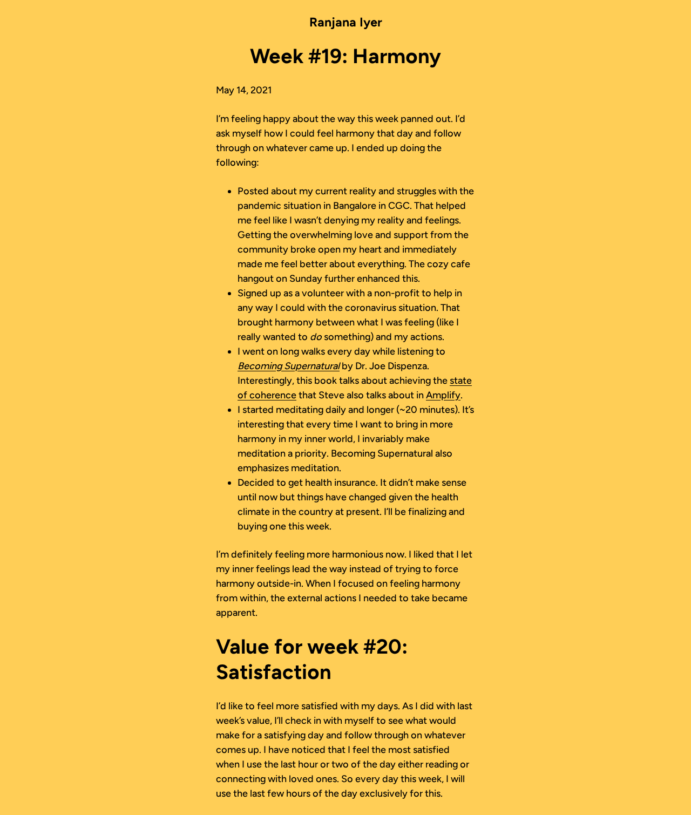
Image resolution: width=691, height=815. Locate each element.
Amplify (443, 395)
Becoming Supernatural (289, 366)
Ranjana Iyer (345, 22)
